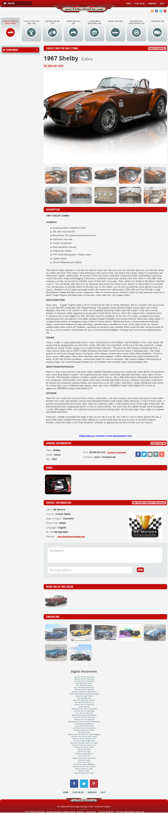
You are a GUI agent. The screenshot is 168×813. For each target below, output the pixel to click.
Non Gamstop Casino (84, 683)
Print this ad (158, 443)
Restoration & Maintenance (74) (136, 22)
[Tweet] (144, 454)
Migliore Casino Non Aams (84, 730)
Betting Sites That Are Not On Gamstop (84, 722)
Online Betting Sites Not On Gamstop (84, 694)
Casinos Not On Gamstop (84, 677)
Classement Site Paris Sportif (84, 767)
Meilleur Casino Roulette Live (84, 739)
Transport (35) (157, 21)
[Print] (156, 454)
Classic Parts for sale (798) (31, 22)
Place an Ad (140, 3)
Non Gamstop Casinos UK (84, 687)
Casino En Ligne (84, 760)
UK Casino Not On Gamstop (84, 717)
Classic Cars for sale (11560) (10, 22)
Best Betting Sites (84, 698)
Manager (152, 3)
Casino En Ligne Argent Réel (84, 741)
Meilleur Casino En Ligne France (84, 692)
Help (162, 3)
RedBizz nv (84, 809)
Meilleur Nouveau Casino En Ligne (84, 743)
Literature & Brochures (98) (94, 22)
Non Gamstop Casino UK (84, 702)
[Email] (150, 454)
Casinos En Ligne (84, 751)
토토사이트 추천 (84, 756)
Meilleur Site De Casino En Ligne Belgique (84, 734)
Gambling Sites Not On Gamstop (84, 709)
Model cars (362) (115, 21)
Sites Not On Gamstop (84, 713)
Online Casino (84, 707)
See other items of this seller (149, 502)
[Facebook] (138, 454)
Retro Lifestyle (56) (73, 22)
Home (128, 3)
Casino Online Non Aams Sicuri (84, 745)
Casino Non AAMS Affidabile (84, 764)
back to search (157, 48)
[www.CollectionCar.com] (84, 9)
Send (140, 570)
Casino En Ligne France (84, 754)
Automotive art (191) (52, 22)
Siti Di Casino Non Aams (84, 726)
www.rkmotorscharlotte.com (71, 536)
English (11, 3)
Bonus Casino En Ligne (84, 769)
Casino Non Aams (84, 749)
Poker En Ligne (84, 771)
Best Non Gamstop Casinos (84, 700)
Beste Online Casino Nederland (84, 715)
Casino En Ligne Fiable (84, 696)
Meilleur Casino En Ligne (84, 747)
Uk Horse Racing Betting (84, 724)
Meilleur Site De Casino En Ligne (84, 737)
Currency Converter (116, 452)
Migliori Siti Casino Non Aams (84, 758)
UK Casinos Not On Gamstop (84, 728)
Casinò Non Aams (84, 762)
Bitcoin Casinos (84, 732)
